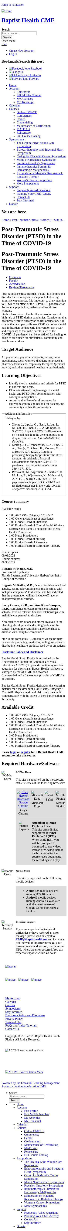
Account (14, 88)
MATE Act (23, 129)
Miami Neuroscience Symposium (36, 159)
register (25, 752)
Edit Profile (23, 91)
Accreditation (17, 284)
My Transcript (25, 102)
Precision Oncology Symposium (36, 163)
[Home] (7, 11)
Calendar (14, 105)
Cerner (21, 119)
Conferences (24, 115)
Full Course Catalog (29, 136)
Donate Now (51, 966)
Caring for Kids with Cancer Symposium (41, 156)
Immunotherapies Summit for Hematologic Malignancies (34, 168)
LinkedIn (35, 75)
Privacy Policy (14, 1018)
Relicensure (24, 132)
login (13, 752)
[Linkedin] (36, 979)
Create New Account (21, 50)
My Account (12, 998)
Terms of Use (13, 1022)
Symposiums (16, 139)
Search (6, 29)
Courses (14, 108)
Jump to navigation (13, 4)
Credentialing (25, 122)
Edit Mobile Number (29, 95)
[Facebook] (10, 979)
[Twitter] (23, 979)
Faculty (13, 280)
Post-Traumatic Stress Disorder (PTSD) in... (38, 219)
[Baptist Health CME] (10, 966)
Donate (13, 203)
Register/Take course (21, 287)
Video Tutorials (27, 1025)
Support (14, 186)
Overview (15, 277)
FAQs (8, 1025)
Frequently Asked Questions (33, 190)
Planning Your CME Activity (34, 193)
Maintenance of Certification (34, 125)
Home (12, 85)
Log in (13, 54)
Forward (33, 78)
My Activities (25, 98)
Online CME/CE (27, 112)
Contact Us (23, 197)
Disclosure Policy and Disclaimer (25, 1015)
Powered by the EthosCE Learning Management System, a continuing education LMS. (31, 1084)
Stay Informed (25, 200)
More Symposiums (28, 183)
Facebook (36, 68)
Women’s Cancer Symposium (34, 180)
